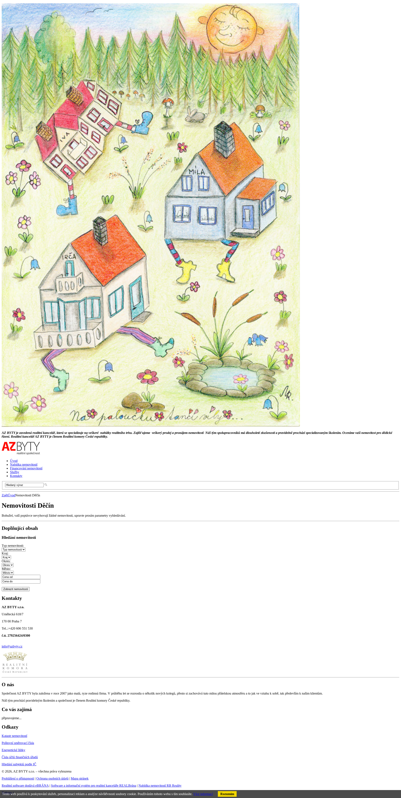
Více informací (203, 794)
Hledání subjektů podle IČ (19, 764)
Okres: (6, 561)
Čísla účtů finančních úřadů (20, 757)
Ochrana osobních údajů (52, 778)
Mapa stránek (80, 778)
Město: (6, 569)
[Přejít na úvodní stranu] (21, 453)
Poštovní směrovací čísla (18, 743)
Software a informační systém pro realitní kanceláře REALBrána (93, 785)
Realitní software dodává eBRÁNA (25, 785)
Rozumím (227, 794)
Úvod (11, 495)
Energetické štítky (13, 750)
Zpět (5, 495)
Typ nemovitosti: (13, 545)
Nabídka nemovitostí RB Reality (159, 785)
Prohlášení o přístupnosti (18, 778)
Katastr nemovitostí (14, 736)
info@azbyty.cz (12, 646)
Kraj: (5, 553)
